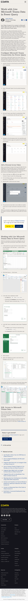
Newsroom (17, 555)
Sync (16, 527)
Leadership (17, 559)
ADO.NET (2, 531)
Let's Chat (4, 519)
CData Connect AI (22, 421)
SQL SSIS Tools (17, 531)
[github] (7, 515)
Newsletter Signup (4, 581)
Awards (16, 557)
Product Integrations (5, 553)
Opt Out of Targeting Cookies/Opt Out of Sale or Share (14, 599)
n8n (15, 581)
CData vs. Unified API (5, 561)
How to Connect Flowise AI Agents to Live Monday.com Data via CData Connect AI (14, 467)
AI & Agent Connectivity (5, 555)
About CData (17, 551)
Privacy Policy (12, 594)
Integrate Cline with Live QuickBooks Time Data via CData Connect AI (14, 474)
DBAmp (16, 533)
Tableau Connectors (5, 544)
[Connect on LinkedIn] (26, 20)
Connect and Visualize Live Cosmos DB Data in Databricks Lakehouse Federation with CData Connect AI (15, 483)
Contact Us (17, 565)
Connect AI (17, 529)
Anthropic (17, 572)
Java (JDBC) (3, 529)
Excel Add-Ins (3, 540)
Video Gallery (3, 585)
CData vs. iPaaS (4, 559)
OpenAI (16, 583)
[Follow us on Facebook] (22, 20)
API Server (3, 536)
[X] (4, 515)
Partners (16, 561)
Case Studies (3, 574)
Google (16, 576)
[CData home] (6, 2)
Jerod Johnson (9, 18)
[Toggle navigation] (25, 2)
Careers (16, 563)
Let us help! (19, 226)
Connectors (3, 551)
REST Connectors (4, 538)
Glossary (2, 583)
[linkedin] (2, 515)
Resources (3, 578)
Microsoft (16, 578)
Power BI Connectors (5, 542)
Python (2, 533)
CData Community (4, 572)
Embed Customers (4, 557)
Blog (2, 576)
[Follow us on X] (24, 20)
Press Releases (17, 553)
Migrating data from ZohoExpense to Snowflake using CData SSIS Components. (15, 478)
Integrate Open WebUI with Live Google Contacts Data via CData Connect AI (13, 471)
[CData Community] (9, 515)
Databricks (17, 574)
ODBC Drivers (3, 527)
